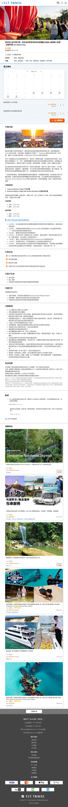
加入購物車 (58, 120)
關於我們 (34, 740)
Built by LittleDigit (34, 803)
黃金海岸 (21, 58)
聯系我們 (34, 742)
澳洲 (15, 58)
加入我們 (34, 748)
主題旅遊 (34, 770)
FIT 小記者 (34, 765)
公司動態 (34, 745)
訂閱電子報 (34, 711)
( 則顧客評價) (16, 54)
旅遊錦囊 (34, 773)
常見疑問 (34, 755)
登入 (6, 419)
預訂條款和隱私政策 (34, 758)
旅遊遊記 (34, 767)
